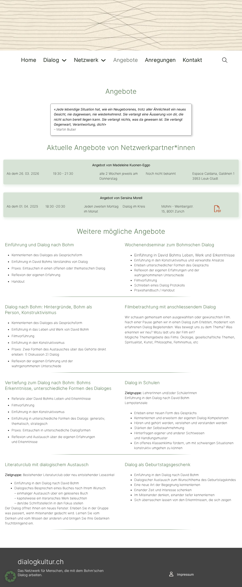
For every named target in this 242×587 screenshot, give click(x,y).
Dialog (51, 60)
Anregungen (160, 60)
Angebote (125, 60)
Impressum (185, 574)
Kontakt (192, 60)
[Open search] (225, 60)
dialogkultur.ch (41, 561)
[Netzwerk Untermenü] (103, 60)
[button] (10, 576)
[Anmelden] (171, 574)
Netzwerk (86, 60)
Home (28, 60)
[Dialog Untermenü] (64, 60)
